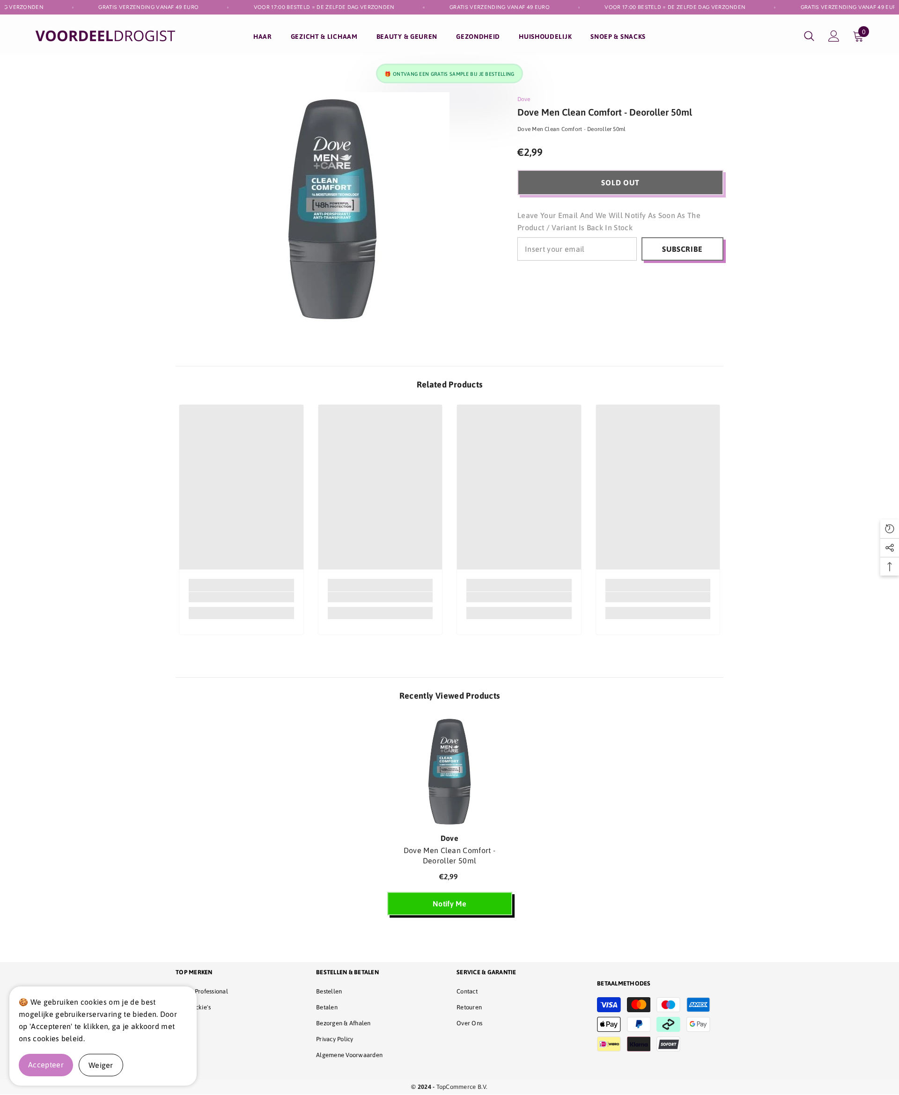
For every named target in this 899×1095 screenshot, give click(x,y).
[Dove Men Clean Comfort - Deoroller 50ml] (449, 771)
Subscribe (682, 249)
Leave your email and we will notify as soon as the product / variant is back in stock (608, 221)
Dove (523, 99)
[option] (449, 820)
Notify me (449, 903)
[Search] (809, 35)
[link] (241, 597)
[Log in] (834, 36)
